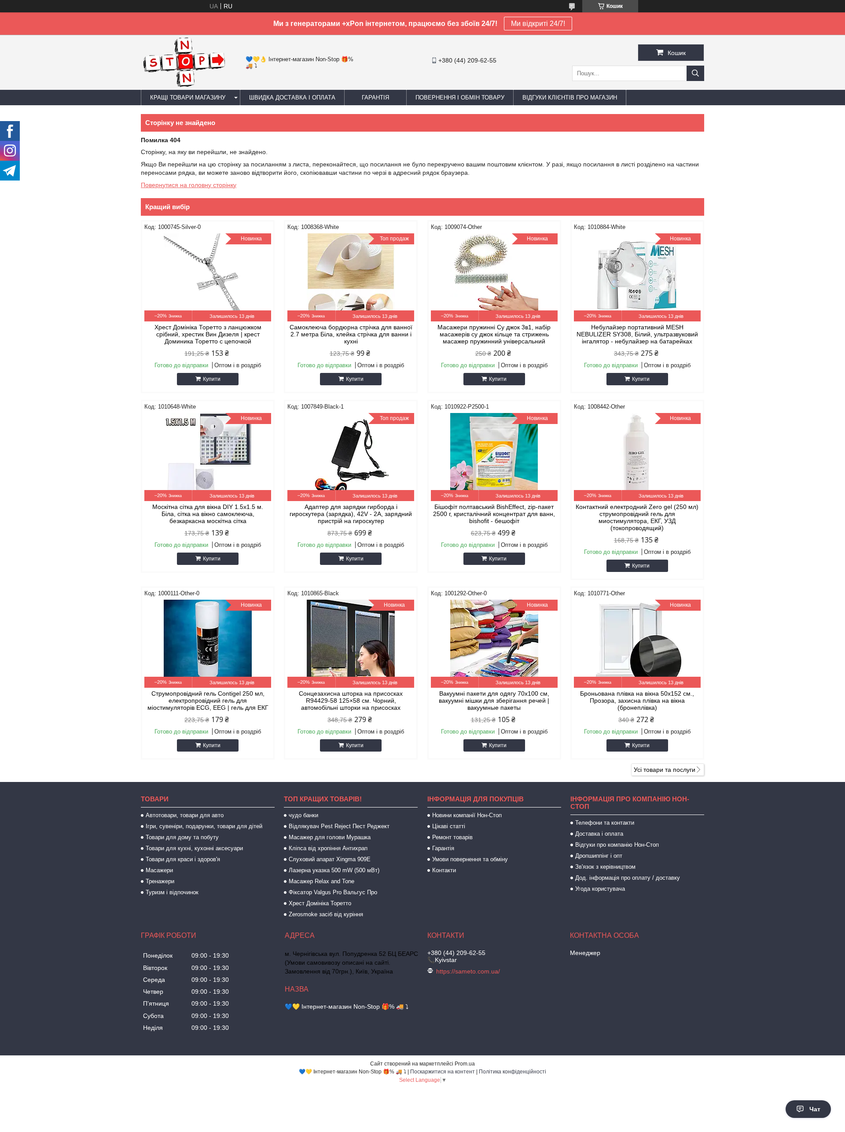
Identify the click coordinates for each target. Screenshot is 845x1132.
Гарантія (375, 97)
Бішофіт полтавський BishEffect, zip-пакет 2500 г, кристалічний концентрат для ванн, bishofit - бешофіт (494, 513)
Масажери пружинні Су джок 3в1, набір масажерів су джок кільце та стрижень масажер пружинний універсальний (494, 334)
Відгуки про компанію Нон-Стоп (617, 844)
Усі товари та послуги (664, 769)
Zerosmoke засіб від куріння (326, 914)
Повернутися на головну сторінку (188, 184)
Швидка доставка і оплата (292, 97)
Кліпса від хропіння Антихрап (328, 848)
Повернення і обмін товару (459, 97)
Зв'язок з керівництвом (605, 866)
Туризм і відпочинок (172, 892)
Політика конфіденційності (512, 1072)
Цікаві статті (448, 826)
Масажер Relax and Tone (321, 881)
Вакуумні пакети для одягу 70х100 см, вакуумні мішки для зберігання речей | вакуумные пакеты (494, 700)
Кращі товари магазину (187, 97)
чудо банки (303, 815)
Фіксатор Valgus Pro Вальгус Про (333, 892)
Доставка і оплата (599, 833)
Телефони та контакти (604, 822)
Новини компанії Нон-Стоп (467, 815)
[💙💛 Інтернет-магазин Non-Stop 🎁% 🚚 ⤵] (184, 85)
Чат (814, 1109)
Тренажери (160, 881)
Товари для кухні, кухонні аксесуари (194, 848)
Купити (211, 379)
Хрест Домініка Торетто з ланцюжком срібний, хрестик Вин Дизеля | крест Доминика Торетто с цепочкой (207, 334)
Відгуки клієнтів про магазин (569, 97)
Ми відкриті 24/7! (538, 23)
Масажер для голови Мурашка (330, 837)
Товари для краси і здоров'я (183, 859)
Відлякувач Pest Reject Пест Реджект (339, 826)
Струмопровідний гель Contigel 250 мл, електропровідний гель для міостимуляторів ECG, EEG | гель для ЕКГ (207, 700)
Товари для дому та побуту (182, 837)
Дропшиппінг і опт (598, 855)
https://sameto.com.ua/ (468, 971)
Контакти (444, 870)
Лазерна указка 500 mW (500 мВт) (334, 870)
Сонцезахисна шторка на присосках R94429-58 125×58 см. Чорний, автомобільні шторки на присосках (351, 700)
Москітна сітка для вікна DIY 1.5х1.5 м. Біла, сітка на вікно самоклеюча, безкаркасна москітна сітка (207, 513)
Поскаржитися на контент (442, 1072)
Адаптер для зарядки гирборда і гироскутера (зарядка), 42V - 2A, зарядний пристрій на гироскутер (351, 513)
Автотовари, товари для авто (185, 815)
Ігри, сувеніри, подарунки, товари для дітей (204, 826)
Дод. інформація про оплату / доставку (627, 877)
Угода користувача (600, 888)
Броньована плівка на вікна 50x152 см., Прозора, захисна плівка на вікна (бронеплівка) (637, 700)
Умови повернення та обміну (470, 859)
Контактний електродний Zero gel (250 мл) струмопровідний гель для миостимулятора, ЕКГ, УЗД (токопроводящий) (637, 517)
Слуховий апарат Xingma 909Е (330, 859)
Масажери (159, 870)
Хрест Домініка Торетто (320, 903)
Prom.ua (465, 1064)
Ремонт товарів (452, 837)
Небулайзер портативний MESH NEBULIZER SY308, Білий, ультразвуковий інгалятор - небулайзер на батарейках (637, 334)
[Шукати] (695, 73)
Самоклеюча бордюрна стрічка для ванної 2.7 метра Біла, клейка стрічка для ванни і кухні (351, 334)
